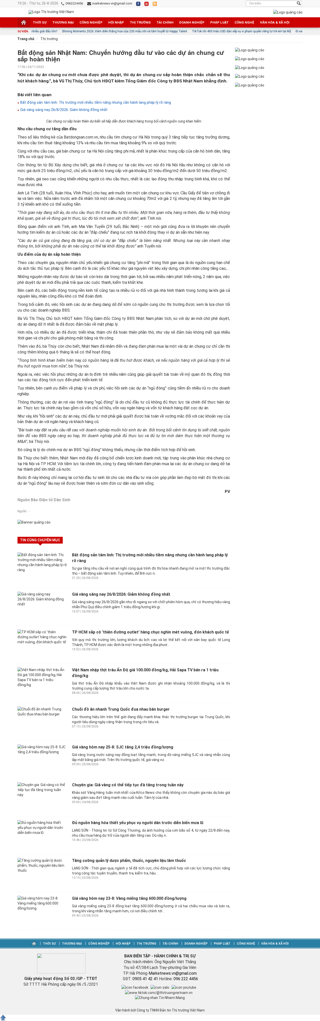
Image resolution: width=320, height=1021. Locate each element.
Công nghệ (244, 22)
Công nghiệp (91, 22)
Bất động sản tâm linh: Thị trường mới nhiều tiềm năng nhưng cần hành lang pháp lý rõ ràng (95, 102)
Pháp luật (219, 22)
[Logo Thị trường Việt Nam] (51, 12)
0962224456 (74, 3)
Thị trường (140, 22)
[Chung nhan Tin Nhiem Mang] (160, 997)
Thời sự (39, 22)
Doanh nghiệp (191, 22)
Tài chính (165, 22)
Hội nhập (116, 22)
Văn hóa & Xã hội (275, 22)
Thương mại (63, 22)
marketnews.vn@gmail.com (112, 3)
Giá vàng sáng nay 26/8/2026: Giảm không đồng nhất (63, 109)
